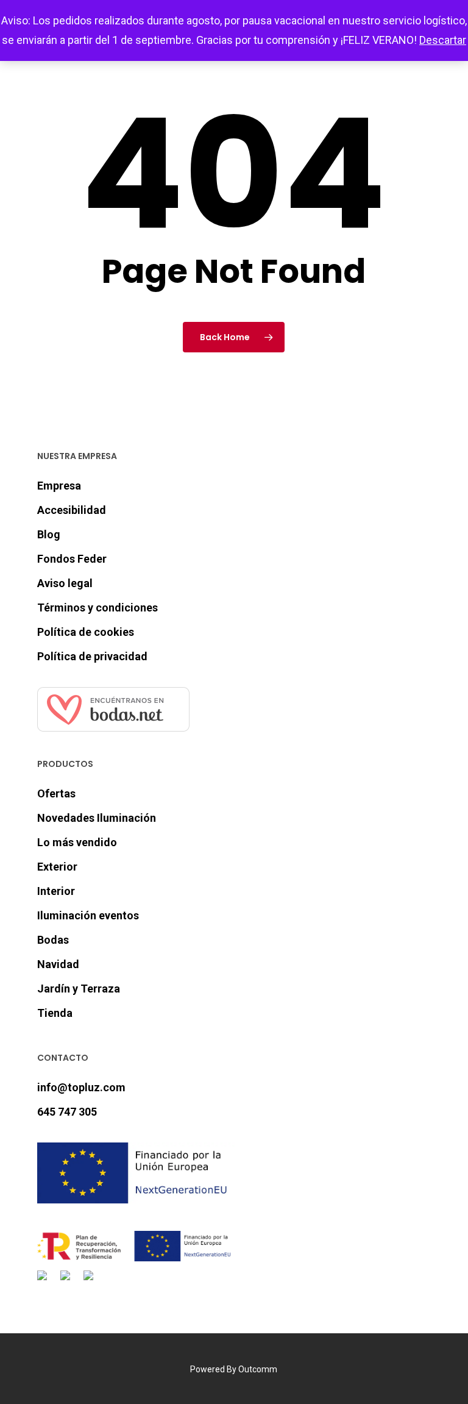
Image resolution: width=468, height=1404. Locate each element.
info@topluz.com (81, 1087)
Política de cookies (85, 631)
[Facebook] (44, 1282)
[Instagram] (67, 1282)
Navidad (58, 964)
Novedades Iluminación (96, 817)
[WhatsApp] (90, 1282)
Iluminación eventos (88, 915)
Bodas (53, 939)
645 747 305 (67, 1111)
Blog (48, 534)
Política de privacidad (92, 656)
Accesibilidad (71, 510)
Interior (56, 891)
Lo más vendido (77, 842)
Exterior (57, 866)
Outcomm (257, 1369)
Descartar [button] (442, 40)
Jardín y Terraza (78, 988)
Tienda (55, 1013)
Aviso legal (65, 583)
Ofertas (56, 793)
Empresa (59, 485)
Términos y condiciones (97, 607)
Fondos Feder (72, 558)
